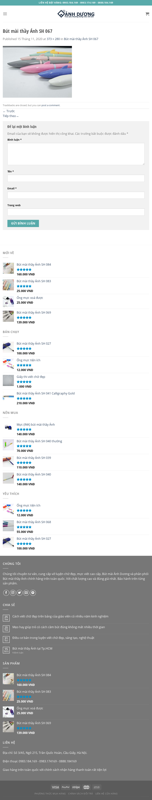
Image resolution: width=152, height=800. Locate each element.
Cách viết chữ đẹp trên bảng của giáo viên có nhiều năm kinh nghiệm (60, 616)
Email (12, 188)
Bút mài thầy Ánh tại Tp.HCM (32, 648)
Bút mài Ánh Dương (116, 574)
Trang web (14, 205)
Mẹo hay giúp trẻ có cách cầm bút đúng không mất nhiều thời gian (58, 627)
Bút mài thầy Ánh (15, 579)
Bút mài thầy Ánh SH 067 (81, 39)
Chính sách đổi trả (80, 793)
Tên (10, 171)
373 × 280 (53, 39)
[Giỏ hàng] (147, 14)
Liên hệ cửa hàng (106, 793)
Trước (9, 111)
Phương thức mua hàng (50, 793)
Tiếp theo (11, 116)
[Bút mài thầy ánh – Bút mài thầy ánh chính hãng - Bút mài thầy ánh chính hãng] (76, 14)
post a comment (51, 105)
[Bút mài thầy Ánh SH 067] (37, 71)
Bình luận (14, 139)
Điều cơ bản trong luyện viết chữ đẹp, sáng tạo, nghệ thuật (53, 638)
